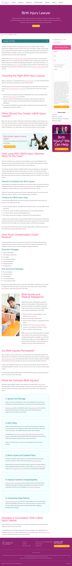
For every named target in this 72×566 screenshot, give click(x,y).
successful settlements (12, 96)
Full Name (56, 51)
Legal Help (47, 2)
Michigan (36, 532)
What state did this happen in (59, 64)
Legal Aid (6, 34)
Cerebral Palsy (28, 2)
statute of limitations (29, 186)
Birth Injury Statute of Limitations (60, 118)
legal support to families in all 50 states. (16, 88)
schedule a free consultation (39, 67)
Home (2, 34)
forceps (33, 325)
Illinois (30, 532)
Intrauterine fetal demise (11, 501)
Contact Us (61, 2)
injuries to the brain (36, 460)
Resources (54, 2)
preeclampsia (33, 316)
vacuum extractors (41, 325)
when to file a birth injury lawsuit (19, 58)
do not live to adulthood (34, 487)
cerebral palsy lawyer (18, 468)
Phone (55, 60)
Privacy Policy (68, 563)
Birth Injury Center (16, 64)
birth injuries (42, 384)
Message (55, 69)
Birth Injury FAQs (56, 121)
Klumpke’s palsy (34, 408)
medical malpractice (29, 81)
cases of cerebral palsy (39, 466)
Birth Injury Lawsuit (57, 116)
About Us (13, 2)
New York (25, 532)
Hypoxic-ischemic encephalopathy (13, 483)
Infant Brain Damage (38, 2)
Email (55, 55)
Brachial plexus (9, 408)
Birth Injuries (20, 2)
